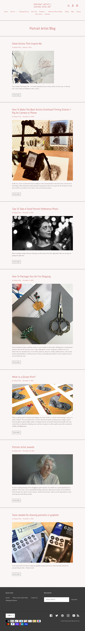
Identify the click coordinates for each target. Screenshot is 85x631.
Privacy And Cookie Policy (20, 598)
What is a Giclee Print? (24, 377)
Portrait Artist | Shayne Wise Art (42, 5)
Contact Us (34, 598)
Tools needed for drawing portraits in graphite (35, 515)
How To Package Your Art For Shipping (31, 276)
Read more (16, 95)
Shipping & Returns (11, 600)
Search (8, 598)
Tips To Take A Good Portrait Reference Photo (35, 209)
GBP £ (10, 615)
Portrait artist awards (23, 447)
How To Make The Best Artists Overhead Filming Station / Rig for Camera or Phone (41, 111)
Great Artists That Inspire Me (27, 43)
